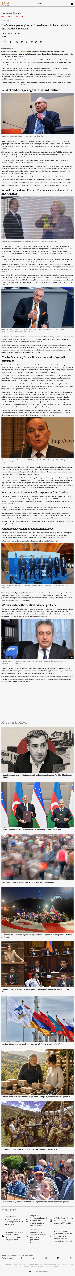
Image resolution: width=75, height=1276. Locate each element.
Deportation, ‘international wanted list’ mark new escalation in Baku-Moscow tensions (38, 1220)
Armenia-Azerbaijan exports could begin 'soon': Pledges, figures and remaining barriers (35, 1097)
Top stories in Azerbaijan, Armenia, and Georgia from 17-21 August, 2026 (29, 1149)
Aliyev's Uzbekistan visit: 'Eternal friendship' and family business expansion (31, 830)
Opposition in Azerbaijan (12, 16)
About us (5, 1255)
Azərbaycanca (6, 13)
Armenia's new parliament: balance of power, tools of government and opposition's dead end (36, 990)
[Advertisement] (37, 700)
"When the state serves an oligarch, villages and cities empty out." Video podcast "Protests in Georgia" (36, 936)
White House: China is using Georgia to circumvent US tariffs (63, 1220)
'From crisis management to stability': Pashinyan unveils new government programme (35, 1202)
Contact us (15, 1255)
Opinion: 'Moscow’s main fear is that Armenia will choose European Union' (30, 1044)
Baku (3, 37)
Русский (17, 13)
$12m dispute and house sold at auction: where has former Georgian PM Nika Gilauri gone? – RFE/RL (36, 776)
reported (12, 160)
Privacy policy (28, 1255)
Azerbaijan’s (23, 52)
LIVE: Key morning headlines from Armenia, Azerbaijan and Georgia (27, 882)
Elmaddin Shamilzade (10, 33)
